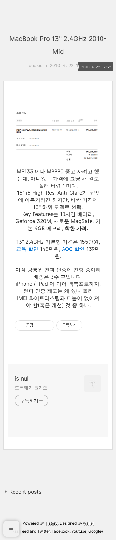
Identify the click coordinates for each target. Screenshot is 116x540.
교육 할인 (27, 249)
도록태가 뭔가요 (31, 387)
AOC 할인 (73, 249)
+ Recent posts (22, 491)
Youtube (79, 531)
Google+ (96, 531)
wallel (88, 523)
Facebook (61, 531)
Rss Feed (20, 531)
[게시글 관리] (47, 325)
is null (22, 378)
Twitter (43, 531)
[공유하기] (39, 325)
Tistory (51, 523)
